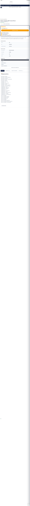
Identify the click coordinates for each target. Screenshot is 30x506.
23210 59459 (3, 473)
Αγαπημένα (2, 439)
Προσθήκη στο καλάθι (15, 30)
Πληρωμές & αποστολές (4, 434)
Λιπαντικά (2, 429)
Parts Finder (2, 425)
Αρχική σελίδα (3, 5)
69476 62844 (6, 473)
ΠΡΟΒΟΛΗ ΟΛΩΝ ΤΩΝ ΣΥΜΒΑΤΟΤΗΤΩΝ (15, 67)
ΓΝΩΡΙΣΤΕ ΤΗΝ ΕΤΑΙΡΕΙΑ (4, 422)
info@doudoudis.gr (3, 503)
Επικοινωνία (2, 435)
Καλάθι (2, 438)
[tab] (2, 71)
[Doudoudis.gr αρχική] (3, 418)
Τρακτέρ (2, 428)
